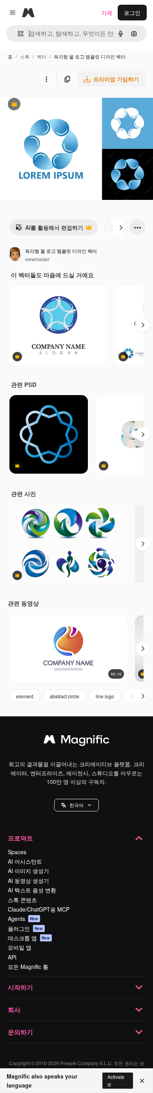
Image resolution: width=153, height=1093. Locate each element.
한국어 (76, 805)
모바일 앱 (19, 947)
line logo (105, 696)
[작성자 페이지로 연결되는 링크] (15, 255)
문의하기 (20, 1031)
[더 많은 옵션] (46, 79)
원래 (45, 105)
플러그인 (25, 928)
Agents (23, 919)
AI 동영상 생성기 (28, 880)
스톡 (24, 56)
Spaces (17, 852)
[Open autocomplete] (17, 34)
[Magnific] (76, 741)
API (12, 957)
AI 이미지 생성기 (28, 871)
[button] (76, 805)
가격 (106, 12)
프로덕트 (20, 837)
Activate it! (115, 1080)
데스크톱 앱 (29, 938)
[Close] (142, 1081)
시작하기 (20, 987)
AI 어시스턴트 (25, 861)
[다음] (121, 227)
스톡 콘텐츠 (22, 900)
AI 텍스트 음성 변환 (32, 890)
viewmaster (37, 259)
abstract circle (64, 696)
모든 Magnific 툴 (28, 966)
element (24, 696)
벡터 (41, 56)
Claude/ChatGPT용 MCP (38, 909)
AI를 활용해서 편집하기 (49, 229)
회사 (14, 1009)
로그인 (132, 12)
